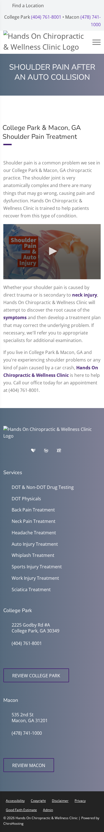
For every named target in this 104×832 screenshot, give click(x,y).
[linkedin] (10, 459)
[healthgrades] (37, 451)
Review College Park (36, 676)
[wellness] (50, 451)
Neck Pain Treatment (33, 521)
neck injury (84, 295)
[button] (52, 251)
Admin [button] (48, 809)
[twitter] (90, 451)
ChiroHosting (13, 823)
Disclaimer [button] (60, 800)
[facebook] (24, 451)
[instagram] (76, 451)
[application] (52, 251)
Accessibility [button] (15, 800)
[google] (10, 451)
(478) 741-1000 (27, 733)
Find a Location (27, 6)
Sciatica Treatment (31, 590)
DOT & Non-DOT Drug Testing (43, 487)
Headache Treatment (34, 533)
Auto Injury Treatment (35, 544)
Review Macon (28, 765)
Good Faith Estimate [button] (21, 809)
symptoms (15, 317)
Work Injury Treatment (35, 578)
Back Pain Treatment (33, 510)
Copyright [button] (38, 800)
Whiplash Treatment (33, 555)
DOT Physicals (26, 499)
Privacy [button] (80, 800)
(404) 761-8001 (46, 17)
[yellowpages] (63, 451)
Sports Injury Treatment (37, 567)
